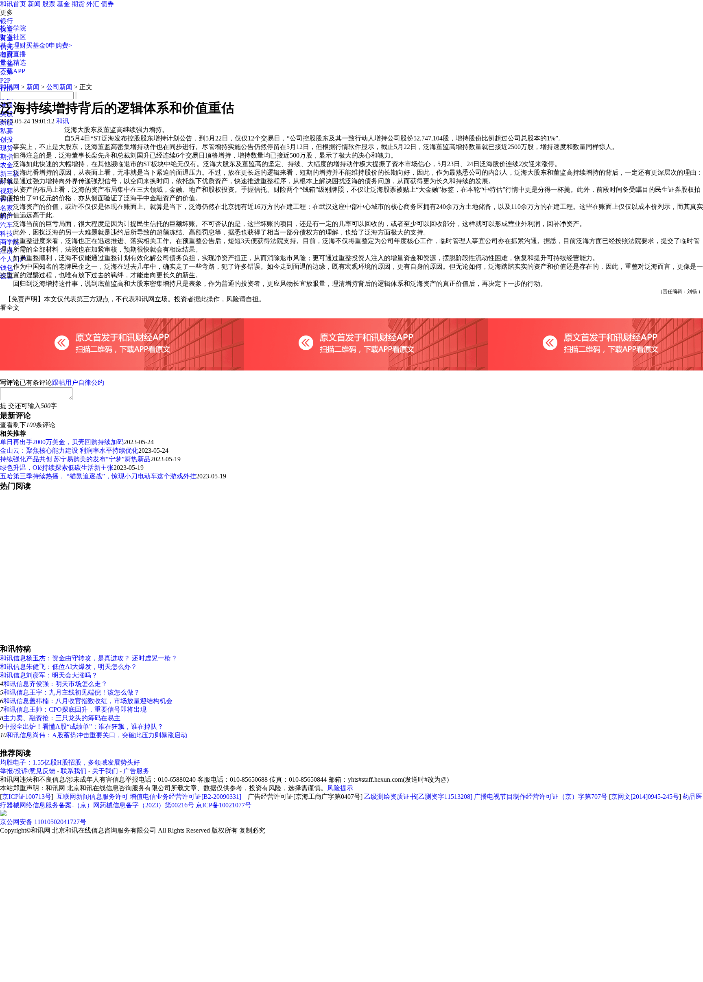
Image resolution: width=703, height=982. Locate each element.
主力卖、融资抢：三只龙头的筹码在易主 (61, 718)
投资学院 (13, 28)
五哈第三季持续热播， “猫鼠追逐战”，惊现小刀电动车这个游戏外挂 (98, 476)
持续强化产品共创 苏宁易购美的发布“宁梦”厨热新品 (75, 459)
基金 (63, 3)
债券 (107, 3)
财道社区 (13, 36)
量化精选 (13, 62)
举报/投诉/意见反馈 (27, 770)
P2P (5, 80)
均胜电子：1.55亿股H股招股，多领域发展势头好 (70, 762)
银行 (6, 21)
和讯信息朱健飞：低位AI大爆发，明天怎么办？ (68, 666)
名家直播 (13, 53)
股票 (48, 3)
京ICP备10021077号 (223, 805)
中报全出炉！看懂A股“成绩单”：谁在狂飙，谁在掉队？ (83, 726)
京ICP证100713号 (26, 796)
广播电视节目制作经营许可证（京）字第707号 (540, 796)
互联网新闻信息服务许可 (92, 796)
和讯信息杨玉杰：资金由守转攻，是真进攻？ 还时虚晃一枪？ (88, 658)
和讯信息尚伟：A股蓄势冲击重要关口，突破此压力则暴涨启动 (97, 735)
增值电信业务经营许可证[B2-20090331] (185, 796)
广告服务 (136, 770)
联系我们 (74, 770)
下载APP (12, 71)
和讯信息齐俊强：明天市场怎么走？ (55, 683)
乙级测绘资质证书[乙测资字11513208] (418, 796)
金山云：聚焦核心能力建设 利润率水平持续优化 (69, 450)
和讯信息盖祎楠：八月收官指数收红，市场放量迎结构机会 (87, 700)
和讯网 (10, 86)
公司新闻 (59, 86)
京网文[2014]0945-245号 (645, 796)
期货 (78, 3)
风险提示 (340, 788)
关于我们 (105, 770)
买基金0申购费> (49, 45)
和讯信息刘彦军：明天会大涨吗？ (49, 675)
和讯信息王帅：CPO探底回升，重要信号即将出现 (74, 709)
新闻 (34, 3)
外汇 (92, 3)
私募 (6, 130)
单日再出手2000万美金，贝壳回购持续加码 (62, 441)
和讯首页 (13, 3)
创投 (6, 139)
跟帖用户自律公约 (78, 382)
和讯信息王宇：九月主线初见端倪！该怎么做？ (71, 692)
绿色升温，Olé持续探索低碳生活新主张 (57, 467)
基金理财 (13, 45)
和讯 (62, 121)
